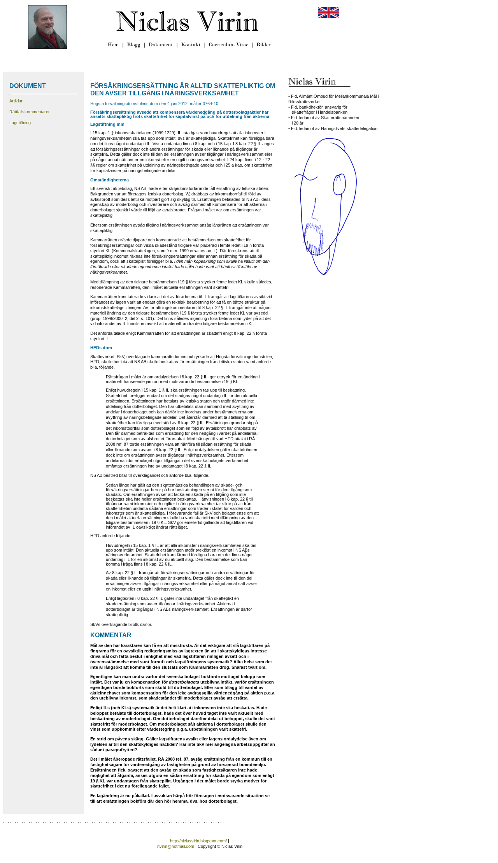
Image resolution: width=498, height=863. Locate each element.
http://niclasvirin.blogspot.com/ (198, 840)
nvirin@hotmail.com (175, 846)
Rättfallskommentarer (29, 111)
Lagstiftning (20, 122)
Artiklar (16, 100)
